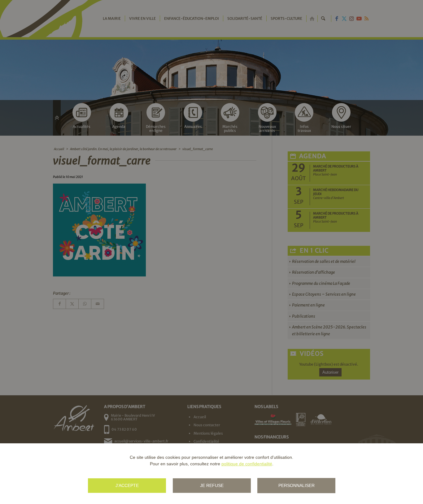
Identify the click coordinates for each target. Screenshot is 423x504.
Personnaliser (296, 485)
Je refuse (212, 485)
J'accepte (127, 485)
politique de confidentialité (246, 463)
